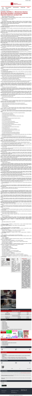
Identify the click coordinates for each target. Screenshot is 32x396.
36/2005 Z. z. (11, 241)
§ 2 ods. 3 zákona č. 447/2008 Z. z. (8, 243)
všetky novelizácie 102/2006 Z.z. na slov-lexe (8, 16)
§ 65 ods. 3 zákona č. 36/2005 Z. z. (8, 247)
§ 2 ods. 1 (10, 165)
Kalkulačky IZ (4, 321)
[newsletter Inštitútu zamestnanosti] (30, 362)
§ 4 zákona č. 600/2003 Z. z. (6, 249)
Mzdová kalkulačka (8, 7)
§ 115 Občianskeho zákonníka (7, 246)
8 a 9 (18, 196)
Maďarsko (8, 329)
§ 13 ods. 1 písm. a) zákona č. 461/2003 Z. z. (9, 240)
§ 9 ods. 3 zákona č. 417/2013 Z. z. (7, 242)
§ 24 (6, 241)
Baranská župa (20, 329)
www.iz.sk (2, 9)
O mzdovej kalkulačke (5, 343)
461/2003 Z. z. (7, 237)
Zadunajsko (11, 329)
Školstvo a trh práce (13, 259)
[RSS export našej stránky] (30, 349)
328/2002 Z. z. (7, 238)
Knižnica (7, 9)
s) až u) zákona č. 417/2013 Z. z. (15, 228)
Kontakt (7, 8)
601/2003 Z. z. (9, 250)
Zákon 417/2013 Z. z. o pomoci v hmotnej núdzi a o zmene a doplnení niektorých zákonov (14, 358)
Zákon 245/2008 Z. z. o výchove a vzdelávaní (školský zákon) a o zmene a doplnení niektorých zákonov (26, 275)
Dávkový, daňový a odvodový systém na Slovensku (9, 342)
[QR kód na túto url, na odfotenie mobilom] (3, 368)
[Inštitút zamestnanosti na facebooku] (2, 349)
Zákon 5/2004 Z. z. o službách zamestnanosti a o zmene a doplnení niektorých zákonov (14, 357)
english (30, 0)
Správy (3, 8)
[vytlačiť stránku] (2, 362)
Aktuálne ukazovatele (5, 309)
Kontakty (12, 390)
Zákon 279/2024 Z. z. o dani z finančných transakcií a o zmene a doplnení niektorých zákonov (26, 277)
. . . (3, 265)
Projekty (28, 7)
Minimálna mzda (7, 314)
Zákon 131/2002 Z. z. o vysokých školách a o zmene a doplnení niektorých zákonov (26, 279)
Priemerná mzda (7, 313)
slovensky (26, 0)
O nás (3, 7)
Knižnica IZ (3, 258)
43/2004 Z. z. (5, 235)
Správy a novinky (4, 322)
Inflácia (7, 312)
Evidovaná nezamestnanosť (16, 315)
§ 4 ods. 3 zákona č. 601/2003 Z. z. (6, 227)
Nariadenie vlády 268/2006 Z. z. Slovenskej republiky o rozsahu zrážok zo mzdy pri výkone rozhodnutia (26, 261)
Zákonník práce (4, 354)
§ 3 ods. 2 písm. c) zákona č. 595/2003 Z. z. (6, 225)
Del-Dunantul (15, 329)
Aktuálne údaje (23, 7)
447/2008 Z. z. (7, 245)
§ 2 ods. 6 (15, 196)
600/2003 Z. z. (13, 252)
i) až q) (9, 228)
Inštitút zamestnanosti (16, 395)
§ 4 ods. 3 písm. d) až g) (4, 228)
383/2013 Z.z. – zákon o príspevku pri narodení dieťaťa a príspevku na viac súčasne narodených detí (26, 262)
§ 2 (12, 167)
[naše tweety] (16, 349)
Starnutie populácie (16, 7)
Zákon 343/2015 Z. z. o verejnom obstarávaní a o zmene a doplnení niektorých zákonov (26, 273)
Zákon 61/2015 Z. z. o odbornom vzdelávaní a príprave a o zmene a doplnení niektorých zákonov (26, 286)
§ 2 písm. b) (4, 251)
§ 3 (15, 37)
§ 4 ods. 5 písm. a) (5, 252)
